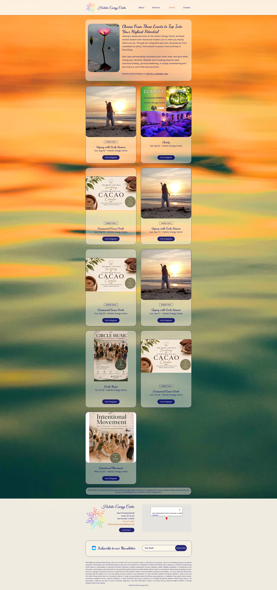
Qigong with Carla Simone (111, 147)
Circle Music (111, 386)
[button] (126, 530)
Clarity (166, 142)
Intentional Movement (111, 468)
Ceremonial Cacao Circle (111, 228)
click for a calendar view (157, 73)
